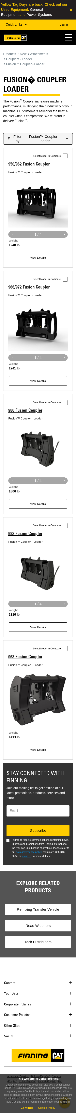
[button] (68, 37)
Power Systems (39, 15)
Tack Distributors (38, 942)
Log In (64, 24)
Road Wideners (38, 926)
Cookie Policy (46, 1107)
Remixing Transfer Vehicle (38, 909)
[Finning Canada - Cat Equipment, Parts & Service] (15, 38)
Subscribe (38, 831)
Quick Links (14, 24)
